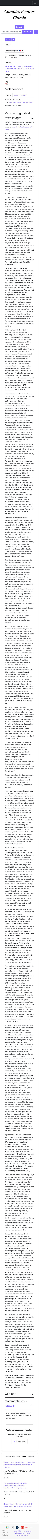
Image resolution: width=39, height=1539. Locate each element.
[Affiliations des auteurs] (7, 71)
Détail (9, 95)
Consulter (19, 27)
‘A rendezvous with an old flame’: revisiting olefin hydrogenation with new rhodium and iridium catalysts (19, 1464)
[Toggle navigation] (35, 3)
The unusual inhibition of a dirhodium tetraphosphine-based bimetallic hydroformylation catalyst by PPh (15, 1485)
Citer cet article (21, 95)
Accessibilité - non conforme (23, 1531)
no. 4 (8, 39)
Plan (8, 45)
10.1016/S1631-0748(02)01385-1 (21, 102)
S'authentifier (20, 1441)
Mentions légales (22, 1535)
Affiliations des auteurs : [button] (13, 105)
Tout (24, 31)
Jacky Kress (28, 66)
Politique (9, 1405)
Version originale (12, 50)
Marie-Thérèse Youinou (13, 66)
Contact (28, 1533)
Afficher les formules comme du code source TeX (18, 56)
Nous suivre (20, 1533)
